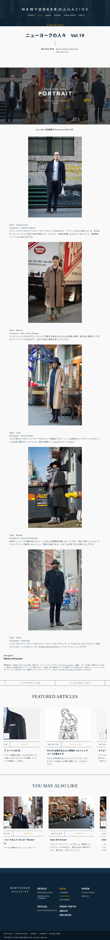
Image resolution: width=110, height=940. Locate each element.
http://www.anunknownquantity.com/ (64, 669)
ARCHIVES (66, 915)
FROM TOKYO (70, 15)
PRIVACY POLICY (21, 934)
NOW (40, 15)
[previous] (7, 736)
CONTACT (33, 934)
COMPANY (43, 934)
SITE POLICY (8, 934)
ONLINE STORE (54, 934)
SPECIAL (57, 15)
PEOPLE (31, 15)
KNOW (48, 15)
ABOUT (82, 15)
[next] (103, 736)
